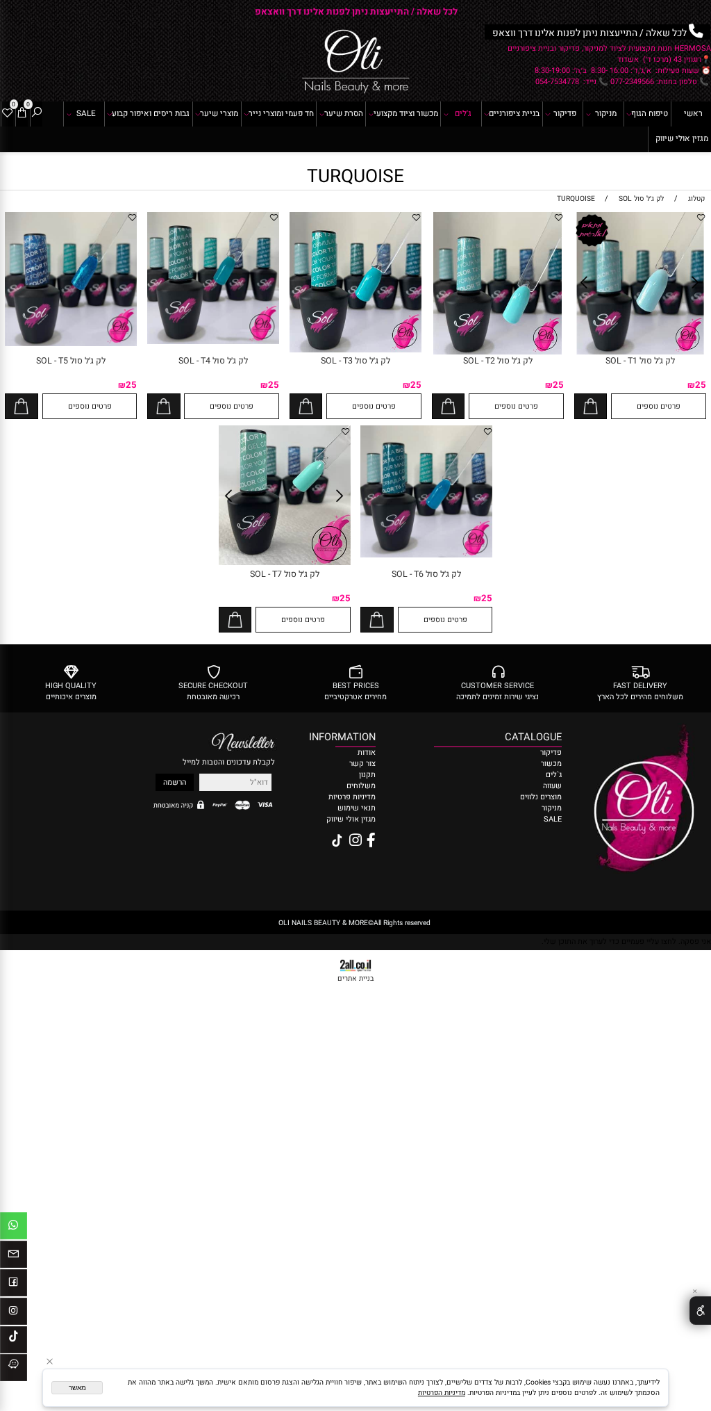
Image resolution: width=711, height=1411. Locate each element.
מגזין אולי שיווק (681, 139)
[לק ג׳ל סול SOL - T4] (213, 342)
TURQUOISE (355, 176)
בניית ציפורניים (514, 114)
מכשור (551, 763)
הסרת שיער (343, 114)
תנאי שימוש (356, 808)
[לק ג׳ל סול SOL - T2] (497, 352)
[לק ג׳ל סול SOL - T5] (71, 344)
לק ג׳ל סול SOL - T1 (640, 360)
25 (700, 385)
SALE (86, 114)
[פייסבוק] (13, 1285)
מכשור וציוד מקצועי (406, 114)
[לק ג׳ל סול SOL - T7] (285, 563)
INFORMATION (355, 737)
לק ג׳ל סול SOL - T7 (284, 574)
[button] (591, 406)
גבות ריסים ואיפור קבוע (151, 114)
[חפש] (36, 114)
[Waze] (13, 1370)
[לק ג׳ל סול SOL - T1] (640, 352)
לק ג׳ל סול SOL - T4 (213, 360)
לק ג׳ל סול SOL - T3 (355, 360)
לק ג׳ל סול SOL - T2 (498, 360)
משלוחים (361, 786)
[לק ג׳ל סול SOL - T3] (355, 350)
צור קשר (362, 763)
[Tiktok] (13, 1342)
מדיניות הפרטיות (441, 1392)
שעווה (552, 786)
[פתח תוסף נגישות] (700, 1310)
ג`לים (554, 775)
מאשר (77, 1388)
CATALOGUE (533, 737)
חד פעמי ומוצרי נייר (281, 114)
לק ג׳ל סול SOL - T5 (71, 360)
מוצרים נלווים (541, 797)
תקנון (367, 775)
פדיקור (564, 114)
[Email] (13, 1256)
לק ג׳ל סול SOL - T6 (426, 574)
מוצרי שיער (219, 114)
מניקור (606, 114)
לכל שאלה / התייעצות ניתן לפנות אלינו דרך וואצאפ (356, 12)
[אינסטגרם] (13, 1313)
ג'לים (463, 114)
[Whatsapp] (13, 1228)
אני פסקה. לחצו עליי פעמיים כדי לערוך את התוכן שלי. (626, 941)
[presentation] (12, 11)
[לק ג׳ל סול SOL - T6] (426, 555)
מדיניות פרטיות (351, 797)
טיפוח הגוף (649, 114)
